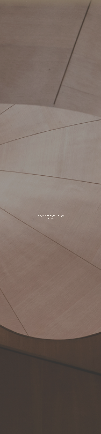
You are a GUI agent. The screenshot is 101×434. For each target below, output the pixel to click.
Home (46, 2)
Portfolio (55, 2)
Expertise (51, 2)
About (49, 2)
